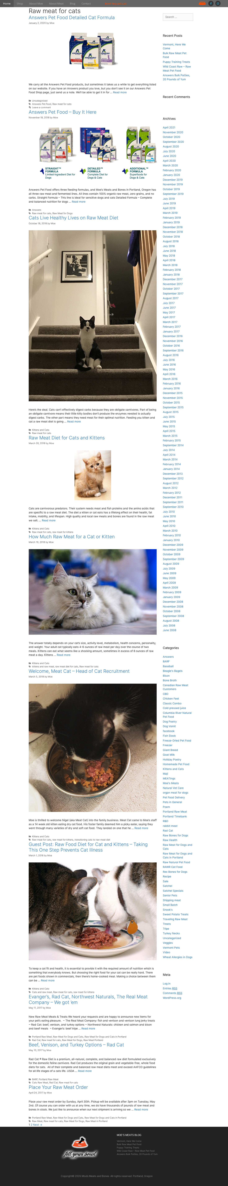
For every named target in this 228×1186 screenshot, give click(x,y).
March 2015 (170, 435)
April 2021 (169, 127)
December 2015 (173, 393)
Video (166, 952)
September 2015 (173, 407)
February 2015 (172, 440)
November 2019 (173, 184)
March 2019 (170, 212)
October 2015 (171, 402)
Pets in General (172, 802)
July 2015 (169, 416)
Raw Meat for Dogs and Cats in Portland (105, 1036)
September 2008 (173, 616)
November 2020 (173, 132)
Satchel (167, 885)
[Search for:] (178, 17)
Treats (167, 923)
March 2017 (170, 322)
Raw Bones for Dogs (175, 835)
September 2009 (173, 559)
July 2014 (169, 450)
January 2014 (171, 468)
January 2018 (171, 274)
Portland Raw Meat (42, 1036)
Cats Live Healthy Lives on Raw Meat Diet (73, 217)
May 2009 (169, 578)
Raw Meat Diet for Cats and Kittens (67, 437)
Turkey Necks (171, 933)
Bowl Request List (115, 3)
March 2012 (170, 487)
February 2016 (172, 383)
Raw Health (170, 840)
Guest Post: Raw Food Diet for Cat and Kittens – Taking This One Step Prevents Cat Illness (88, 847)
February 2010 (172, 535)
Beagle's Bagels (173, 670)
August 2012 (171, 483)
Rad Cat (36, 1040)
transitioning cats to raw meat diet (92, 839)
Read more (120, 92)
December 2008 (173, 601)
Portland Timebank (175, 816)
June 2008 (169, 630)
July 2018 (169, 246)
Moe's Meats (171, 783)
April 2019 (169, 208)
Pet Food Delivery (174, 797)
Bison (166, 675)
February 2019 (172, 217)
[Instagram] (218, 3)
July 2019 (169, 198)
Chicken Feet (171, 698)
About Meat (56, 3)
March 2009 (170, 587)
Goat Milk (169, 754)
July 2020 (169, 151)
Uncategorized (39, 100)
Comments (172, 993)
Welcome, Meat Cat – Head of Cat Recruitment (79, 671)
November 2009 (173, 549)
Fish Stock (169, 735)
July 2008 (169, 625)
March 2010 (170, 530)
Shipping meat (172, 900)
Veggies (168, 942)
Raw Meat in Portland (96, 1121)
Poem (166, 806)
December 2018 (173, 227)
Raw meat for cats (62, 104)
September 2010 (173, 506)
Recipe (167, 876)
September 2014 (173, 445)
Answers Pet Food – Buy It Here (62, 112)
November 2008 (173, 606)
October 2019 (171, 189)
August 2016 (171, 355)
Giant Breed (170, 750)
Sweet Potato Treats (175, 914)
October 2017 (171, 288)
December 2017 (173, 279)
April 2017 (169, 317)
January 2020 (171, 174)
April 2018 (169, 260)
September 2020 (173, 141)
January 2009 (171, 597)
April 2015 (169, 431)
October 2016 (171, 345)
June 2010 (169, 516)
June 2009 (169, 573)
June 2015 (169, 421)
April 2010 (169, 525)
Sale (165, 881)
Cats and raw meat (42, 992)
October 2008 (171, 611)
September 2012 (173, 478)
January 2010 (171, 540)
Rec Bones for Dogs (175, 871)
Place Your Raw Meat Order (58, 1087)
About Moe (36, 3)
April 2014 (169, 454)
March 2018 (170, 265)
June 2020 (169, 156)
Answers (36, 209)
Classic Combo (172, 703)
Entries (170, 988)
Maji (165, 773)
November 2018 (173, 231)
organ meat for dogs (175, 792)
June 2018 (169, 250)
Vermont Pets (171, 947)
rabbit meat (170, 825)
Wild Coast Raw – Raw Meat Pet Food (136, 1150)
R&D (165, 821)
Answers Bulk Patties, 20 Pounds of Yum (137, 1154)
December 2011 (172, 497)
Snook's (168, 909)
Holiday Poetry (172, 759)
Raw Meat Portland (93, 1040)
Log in (166, 983)
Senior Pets (170, 895)
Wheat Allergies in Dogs (177, 957)
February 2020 (172, 170)
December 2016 (173, 336)
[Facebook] (211, 3)
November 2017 (173, 284)
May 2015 (169, 426)
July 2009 (169, 568)
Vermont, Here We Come (129, 1141)
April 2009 (169, 582)
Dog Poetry (170, 721)
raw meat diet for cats (66, 666)
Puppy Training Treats (176, 61)
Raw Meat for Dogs (62, 213)
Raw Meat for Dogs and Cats (68, 1036)
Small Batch (170, 904)
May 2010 (169, 521)
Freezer (167, 745)
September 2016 (173, 350)
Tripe (166, 928)
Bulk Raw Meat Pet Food (129, 1144)
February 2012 (172, 492)
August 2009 (171, 563)
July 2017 (169, 303)
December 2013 (173, 473)
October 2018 (171, 236)
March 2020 (170, 165)
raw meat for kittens (62, 532)
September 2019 (173, 193)
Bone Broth (170, 680)
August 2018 (171, 241)
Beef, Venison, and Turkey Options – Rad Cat (76, 1044)
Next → (37, 1124)
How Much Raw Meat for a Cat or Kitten (72, 536)
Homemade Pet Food (176, 764)
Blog (72, 3)
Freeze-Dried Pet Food (177, 740)
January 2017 (171, 331)
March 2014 (170, 459)
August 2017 (171, 298)
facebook (168, 731)
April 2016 (169, 374)
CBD (165, 693)
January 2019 (171, 222)
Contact (86, 3)
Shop (20, 3)
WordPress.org (172, 997)
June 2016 (169, 364)
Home (7, 3)
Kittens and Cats (40, 430)
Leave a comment (41, 107)
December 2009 (173, 544)
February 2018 (172, 269)
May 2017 (169, 312)
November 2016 (173, 341)
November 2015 (173, 397)
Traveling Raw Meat (175, 919)
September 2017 (173, 293)
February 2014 (172, 464)
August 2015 (171, 412)
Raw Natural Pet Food (176, 862)
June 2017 (169, 307)
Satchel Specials (173, 890)
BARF (35, 1079)
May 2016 (169, 369)
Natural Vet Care (173, 788)
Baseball (168, 666)
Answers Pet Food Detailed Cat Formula (72, 17)
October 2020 (171, 137)
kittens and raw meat (43, 666)
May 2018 (169, 255)
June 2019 (169, 203)
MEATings (169, 778)
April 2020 (169, 160)
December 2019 (173, 179)
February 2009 (172, 592)
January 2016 (171, 388)
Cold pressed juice (174, 708)
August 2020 (171, 146)
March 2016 (170, 378)
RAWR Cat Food (173, 867)
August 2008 (171, 620)
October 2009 (171, 554)
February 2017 (172, 326)
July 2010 (169, 511)
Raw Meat (37, 1121)
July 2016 (169, 359)
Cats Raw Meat (40, 1082)
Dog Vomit (169, 726)
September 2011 (173, 502)
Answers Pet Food (41, 104)
